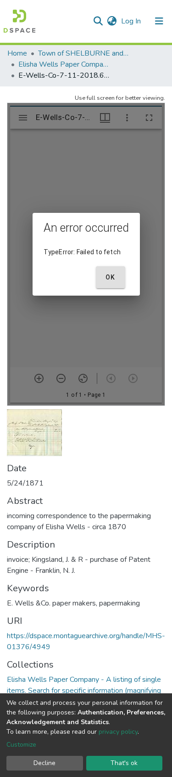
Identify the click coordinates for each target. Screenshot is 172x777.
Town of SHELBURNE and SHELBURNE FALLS (84, 53)
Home (17, 53)
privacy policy (118, 731)
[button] (111, 21)
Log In (132, 21)
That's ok (124, 763)
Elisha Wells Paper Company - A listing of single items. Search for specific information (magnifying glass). (64, 64)
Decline (44, 763)
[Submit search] (98, 21)
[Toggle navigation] (159, 21)
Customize (21, 744)
